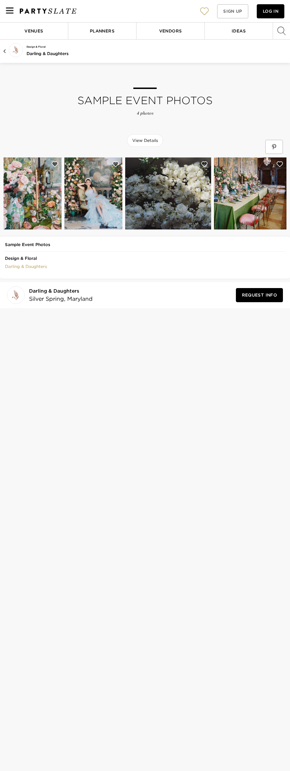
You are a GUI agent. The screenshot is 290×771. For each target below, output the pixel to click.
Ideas (239, 31)
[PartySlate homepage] (48, 11)
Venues (33, 31)
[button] (204, 11)
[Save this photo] (55, 164)
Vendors (170, 31)
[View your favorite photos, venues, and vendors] (204, 11)
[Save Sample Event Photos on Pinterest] (274, 147)
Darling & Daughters (48, 53)
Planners (102, 31)
